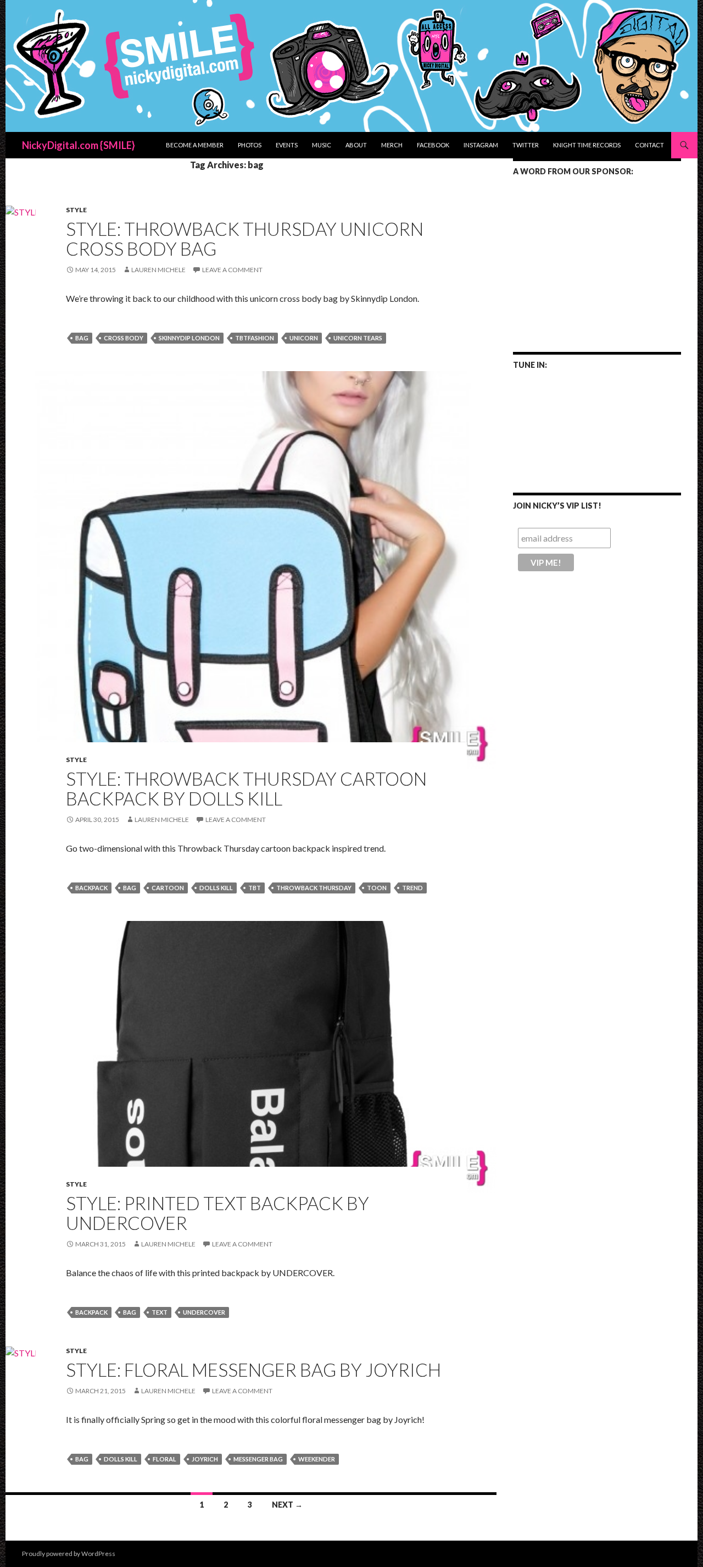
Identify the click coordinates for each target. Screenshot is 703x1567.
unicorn (303, 337)
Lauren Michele (158, 270)
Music (321, 144)
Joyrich (205, 1459)
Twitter (525, 144)
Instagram (481, 144)
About (356, 144)
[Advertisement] (597, 256)
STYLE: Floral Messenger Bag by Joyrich (253, 1370)
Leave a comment (232, 270)
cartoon (168, 887)
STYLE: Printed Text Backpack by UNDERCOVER (217, 1213)
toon (377, 887)
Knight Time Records (587, 144)
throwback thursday (314, 887)
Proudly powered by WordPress (68, 1553)
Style (76, 210)
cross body (123, 337)
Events (287, 144)
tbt (254, 887)
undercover (204, 1312)
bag (81, 337)
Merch (392, 144)
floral (164, 1459)
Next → (287, 1504)
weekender (316, 1459)
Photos (249, 144)
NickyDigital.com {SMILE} (78, 145)
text (160, 1312)
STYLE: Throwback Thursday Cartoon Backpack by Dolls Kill (246, 788)
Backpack (91, 887)
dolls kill (216, 887)
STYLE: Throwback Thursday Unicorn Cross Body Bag (244, 239)
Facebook (433, 144)
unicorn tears (357, 337)
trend (412, 887)
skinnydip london (189, 337)
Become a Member (195, 144)
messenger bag (258, 1459)
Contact (649, 144)
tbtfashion (254, 337)
